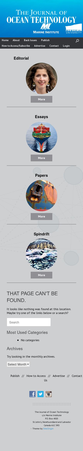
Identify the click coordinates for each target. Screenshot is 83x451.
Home (5, 40)
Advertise (39, 45)
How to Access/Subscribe (16, 45)
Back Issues (30, 40)
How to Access (36, 376)
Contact (54, 45)
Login (66, 45)
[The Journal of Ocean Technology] (41, 16)
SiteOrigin (48, 428)
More (41, 99)
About (16, 40)
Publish (45, 40)
